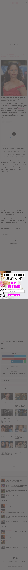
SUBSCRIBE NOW (13, 295)
